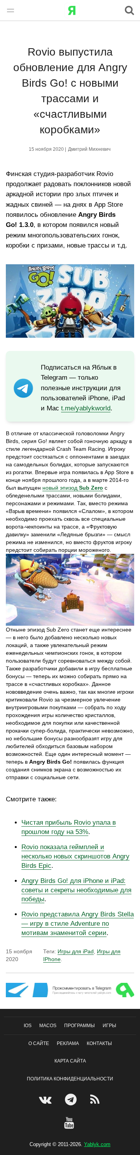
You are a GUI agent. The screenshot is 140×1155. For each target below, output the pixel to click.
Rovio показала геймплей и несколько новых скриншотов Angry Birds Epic (75, 856)
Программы (79, 1025)
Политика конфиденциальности (70, 1078)
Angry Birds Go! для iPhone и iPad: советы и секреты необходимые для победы (76, 890)
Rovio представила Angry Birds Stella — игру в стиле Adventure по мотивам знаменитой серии (77, 924)
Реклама (68, 1043)
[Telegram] (71, 1099)
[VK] (46, 1099)
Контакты (99, 1043)
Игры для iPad (76, 951)
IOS (28, 1025)
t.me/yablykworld (85, 408)
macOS (47, 1025)
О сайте (38, 1043)
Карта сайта (70, 1061)
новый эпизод (72, 488)
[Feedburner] (95, 1099)
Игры (109, 1025)
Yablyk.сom (97, 1144)
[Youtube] (70, 1122)
